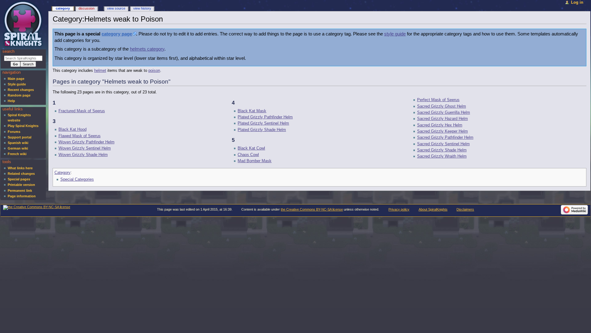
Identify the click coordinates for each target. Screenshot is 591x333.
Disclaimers (465, 209)
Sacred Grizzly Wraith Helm (442, 156)
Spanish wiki (18, 143)
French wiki (17, 154)
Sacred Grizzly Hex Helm (439, 125)
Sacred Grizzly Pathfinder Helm (445, 137)
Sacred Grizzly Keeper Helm (442, 131)
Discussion (86, 8)
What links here (20, 168)
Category (62, 173)
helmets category (147, 48)
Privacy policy (398, 209)
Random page (19, 95)
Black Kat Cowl (251, 148)
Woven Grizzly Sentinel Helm (84, 148)
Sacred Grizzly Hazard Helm (442, 119)
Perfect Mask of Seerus (438, 100)
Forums (14, 132)
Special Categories (77, 179)
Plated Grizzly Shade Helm (262, 130)
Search (8, 51)
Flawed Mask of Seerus (79, 136)
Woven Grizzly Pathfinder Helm (86, 142)
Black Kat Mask (252, 111)
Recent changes (21, 90)
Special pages (19, 179)
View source (116, 8)
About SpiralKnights (433, 209)
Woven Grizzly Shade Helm (83, 155)
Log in (577, 2)
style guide (395, 33)
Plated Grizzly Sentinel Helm (263, 123)
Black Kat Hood (72, 129)
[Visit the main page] (24, 24)
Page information (22, 196)
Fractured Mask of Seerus (81, 111)
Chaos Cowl (248, 155)
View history (142, 8)
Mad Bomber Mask (254, 161)
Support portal (19, 137)
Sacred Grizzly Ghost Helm (441, 106)
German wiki (18, 148)
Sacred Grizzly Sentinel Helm (443, 144)
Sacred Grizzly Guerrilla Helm (443, 112)
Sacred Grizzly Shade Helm (442, 150)
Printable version (21, 185)
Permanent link (20, 190)
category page (117, 33)
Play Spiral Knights (23, 126)
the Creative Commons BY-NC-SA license (312, 209)
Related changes (21, 173)
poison (154, 70)
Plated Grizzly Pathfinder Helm (265, 117)
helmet (100, 70)
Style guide (17, 84)
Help (11, 101)
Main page (16, 78)
